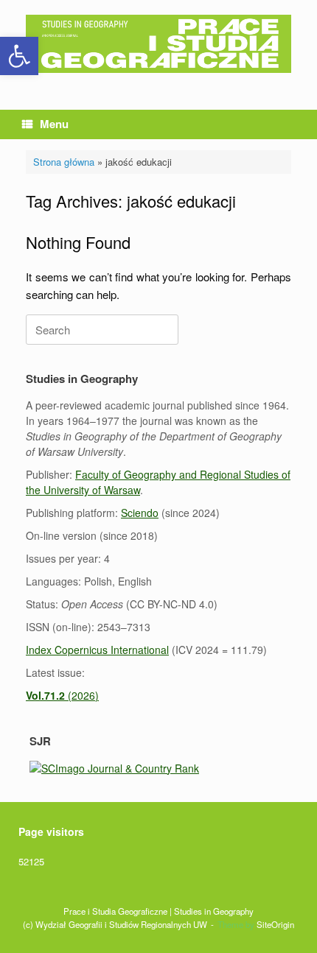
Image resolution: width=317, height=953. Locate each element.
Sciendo (139, 512)
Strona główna (63, 162)
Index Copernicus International (97, 649)
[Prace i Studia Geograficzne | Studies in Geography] (158, 44)
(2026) (62, 695)
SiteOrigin (275, 924)
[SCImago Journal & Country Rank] (114, 768)
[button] (19, 56)
